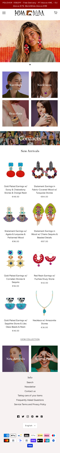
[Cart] (56, 12)
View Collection (30, 339)
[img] (18, 416)
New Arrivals (30, 151)
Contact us (30, 391)
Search (30, 382)
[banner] (29, 12)
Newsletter (30, 386)
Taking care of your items (30, 395)
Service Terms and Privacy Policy (30, 404)
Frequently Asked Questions (30, 400)
